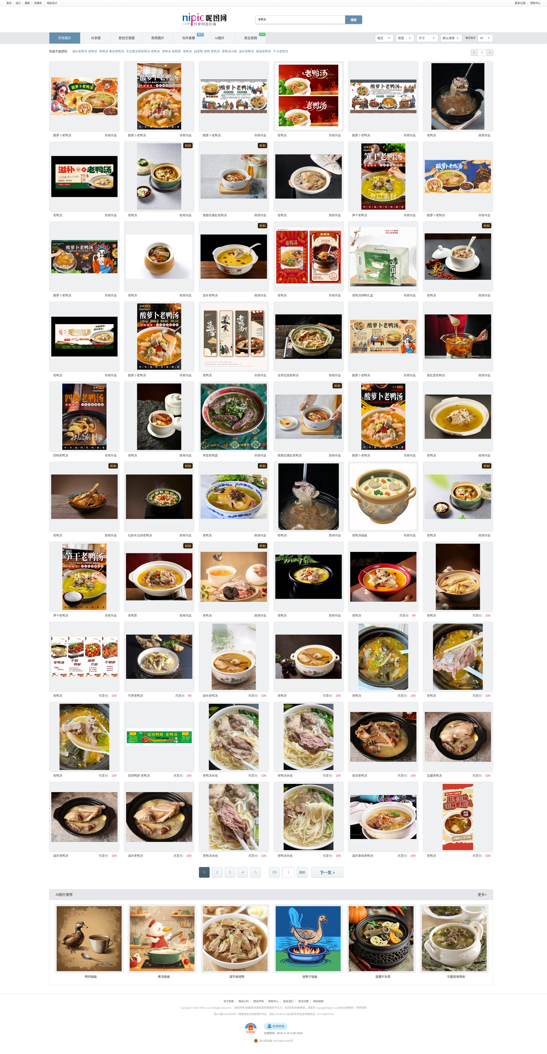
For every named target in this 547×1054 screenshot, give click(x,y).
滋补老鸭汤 (210, 295)
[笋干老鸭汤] (383, 176)
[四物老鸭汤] (84, 416)
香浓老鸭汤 (359, 775)
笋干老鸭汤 (359, 215)
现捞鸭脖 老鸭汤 (139, 775)
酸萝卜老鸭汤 (62, 135)
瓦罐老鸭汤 (434, 775)
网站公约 (243, 1001)
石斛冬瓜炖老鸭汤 (140, 535)
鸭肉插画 (91, 976)
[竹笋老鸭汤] (159, 657)
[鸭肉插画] (89, 938)
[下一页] (327, 873)
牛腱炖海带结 (456, 976)
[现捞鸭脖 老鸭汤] (159, 737)
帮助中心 (535, 3)
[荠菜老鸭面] (234, 416)
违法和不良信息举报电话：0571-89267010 (310, 1014)
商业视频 (254, 36)
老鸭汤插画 (359, 535)
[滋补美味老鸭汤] (383, 817)
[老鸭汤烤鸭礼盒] (383, 256)
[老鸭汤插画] (383, 497)
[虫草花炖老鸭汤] (309, 337)
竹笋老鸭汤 (135, 695)
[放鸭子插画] (308, 938)
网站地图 (318, 1001)
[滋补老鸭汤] (234, 256)
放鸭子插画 (309, 976)
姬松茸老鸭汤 (436, 375)
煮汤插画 (164, 976)
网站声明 (258, 1001)
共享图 (96, 38)
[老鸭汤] (309, 96)
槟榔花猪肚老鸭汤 (215, 215)
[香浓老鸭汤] (383, 737)
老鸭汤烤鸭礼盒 (362, 295)
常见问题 (303, 1001)
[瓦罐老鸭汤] (458, 737)
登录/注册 (520, 3)
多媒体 (38, 3)
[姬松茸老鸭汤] (458, 337)
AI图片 (220, 38)
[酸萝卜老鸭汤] (84, 96)
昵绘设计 (52, 3)
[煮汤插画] (162, 938)
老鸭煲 (132, 615)
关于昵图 (229, 1001)
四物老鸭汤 (60, 455)
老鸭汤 (282, 135)
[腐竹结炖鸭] (235, 938)
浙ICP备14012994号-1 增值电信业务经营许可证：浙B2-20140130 (250, 1014)
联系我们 (288, 1001)
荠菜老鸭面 (210, 455)
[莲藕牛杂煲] (381, 938)
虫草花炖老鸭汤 (288, 375)
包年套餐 (188, 38)
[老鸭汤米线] (234, 737)
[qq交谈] (275, 1026)
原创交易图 (127, 38)
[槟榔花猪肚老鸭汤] (234, 176)
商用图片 (157, 38)
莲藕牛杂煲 (382, 976)
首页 (9, 3)
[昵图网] (204, 19)
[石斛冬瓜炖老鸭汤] (159, 497)
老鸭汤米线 (210, 775)
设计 (18, 3)
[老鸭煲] (159, 577)
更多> (482, 894)
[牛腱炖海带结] (454, 938)
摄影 (27, 3)
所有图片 (64, 38)
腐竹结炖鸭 (236, 976)
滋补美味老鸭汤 (362, 855)
